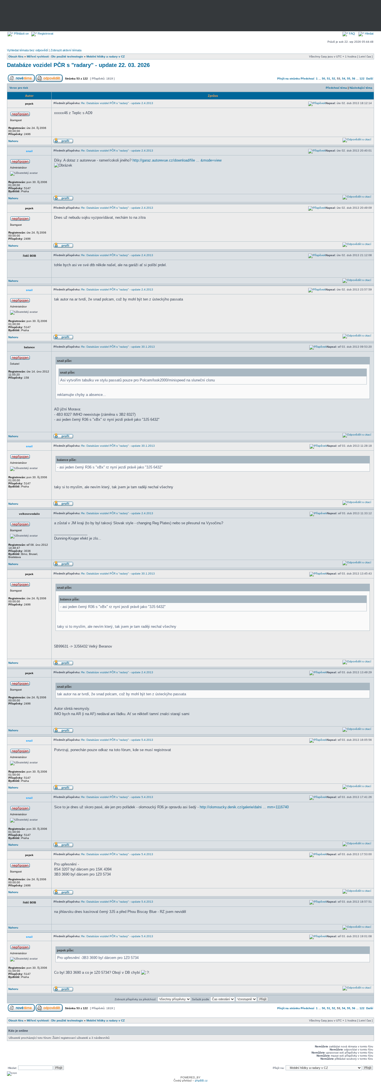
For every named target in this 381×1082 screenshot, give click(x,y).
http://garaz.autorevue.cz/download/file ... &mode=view (176, 160)
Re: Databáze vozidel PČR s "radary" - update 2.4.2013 (117, 103)
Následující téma (360, 87)
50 (323, 78)
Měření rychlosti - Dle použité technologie (55, 56)
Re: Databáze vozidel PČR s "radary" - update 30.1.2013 (118, 346)
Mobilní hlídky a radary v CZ (105, 56)
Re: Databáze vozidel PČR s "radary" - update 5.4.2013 (117, 739)
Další (369, 78)
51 (328, 78)
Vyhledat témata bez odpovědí (27, 50)
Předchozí (307, 78)
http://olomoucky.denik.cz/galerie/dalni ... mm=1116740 (244, 807)
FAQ (351, 33)
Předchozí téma (336, 87)
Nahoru (13, 141)
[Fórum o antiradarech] (100, 14)
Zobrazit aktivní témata (65, 50)
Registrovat (45, 33)
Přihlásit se (21, 33)
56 (353, 78)
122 (362, 78)
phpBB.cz (201, 1080)
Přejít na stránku (288, 78)
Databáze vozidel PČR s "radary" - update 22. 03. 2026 (78, 65)
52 (333, 78)
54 (343, 78)
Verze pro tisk (18, 87)
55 (348, 78)
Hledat (368, 33)
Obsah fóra (15, 56)
